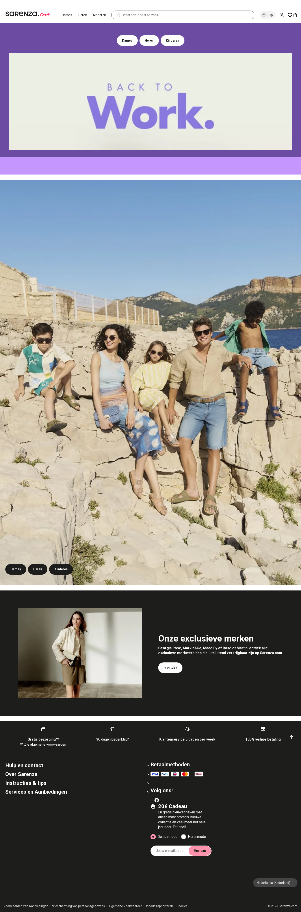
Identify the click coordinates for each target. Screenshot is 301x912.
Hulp (270, 15)
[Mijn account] (283, 15)
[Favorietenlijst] (290, 15)
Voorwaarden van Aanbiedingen (26, 906)
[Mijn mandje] (296, 15)
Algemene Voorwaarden (125, 906)
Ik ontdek (170, 667)
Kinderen (99, 15)
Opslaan (200, 850)
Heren (82, 15)
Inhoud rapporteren (159, 906)
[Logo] (29, 14)
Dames (67, 15)
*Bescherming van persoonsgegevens (78, 906)
